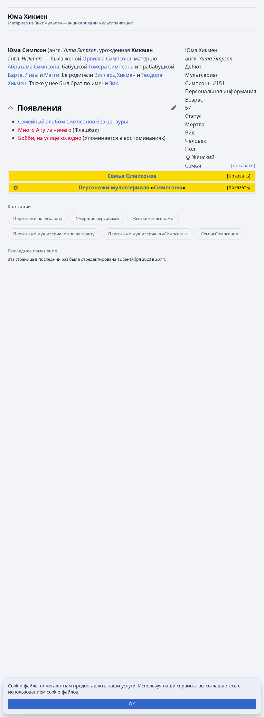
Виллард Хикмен (115, 74)
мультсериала (130, 187)
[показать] (243, 165)
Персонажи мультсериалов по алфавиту (54, 234)
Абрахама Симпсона (33, 66)
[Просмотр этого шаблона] (16, 187)
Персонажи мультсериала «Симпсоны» (148, 234)
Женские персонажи (152, 218)
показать (239, 176)
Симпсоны (168, 187)
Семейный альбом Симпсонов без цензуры (73, 121)
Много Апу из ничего (44, 129)
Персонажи (94, 187)
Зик (113, 83)
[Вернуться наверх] (132, 19)
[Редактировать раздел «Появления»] (174, 108)
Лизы (31, 74)
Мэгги (51, 74)
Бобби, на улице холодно (49, 137)
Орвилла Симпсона (106, 58)
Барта (15, 74)
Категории (19, 206)
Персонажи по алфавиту (37, 218)
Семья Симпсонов (132, 175)
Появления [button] (39, 108)
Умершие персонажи (97, 218)
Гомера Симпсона (111, 66)
